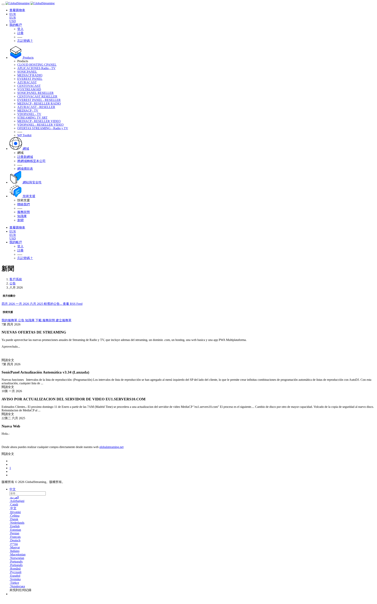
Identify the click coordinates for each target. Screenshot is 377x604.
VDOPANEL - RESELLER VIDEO (40, 124)
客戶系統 (15, 279)
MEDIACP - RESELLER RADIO (39, 103)
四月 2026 (9, 303)
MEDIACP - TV (27, 110)
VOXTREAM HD (29, 89)
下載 (38, 320)
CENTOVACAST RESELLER (37, 96)
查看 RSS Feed (72, 303)
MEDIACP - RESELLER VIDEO (39, 121)
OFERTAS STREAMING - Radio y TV (42, 128)
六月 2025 (37, 303)
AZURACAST (27, 82)
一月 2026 (23, 303)
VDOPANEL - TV (29, 114)
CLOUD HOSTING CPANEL (37, 64)
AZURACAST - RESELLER (36, 107)
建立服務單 (63, 320)
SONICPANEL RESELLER (35, 93)
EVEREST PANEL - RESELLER (39, 100)
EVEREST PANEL (29, 78)
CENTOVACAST (29, 85)
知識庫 (30, 320)
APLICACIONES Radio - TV (36, 68)
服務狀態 (49, 320)
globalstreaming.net (111, 447)
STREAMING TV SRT (32, 117)
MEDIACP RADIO (29, 75)
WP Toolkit (24, 135)
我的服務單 (10, 320)
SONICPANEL (27, 71)
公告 (12, 283)
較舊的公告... (53, 303)
